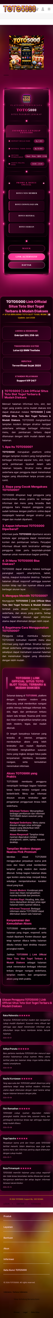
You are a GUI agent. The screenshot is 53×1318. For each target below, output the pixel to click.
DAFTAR (26, 265)
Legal (25, 1312)
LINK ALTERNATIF (26, 257)
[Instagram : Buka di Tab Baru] (29, 1306)
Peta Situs (35, 1312)
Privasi (17, 1312)
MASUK (26, 248)
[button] (36, 9)
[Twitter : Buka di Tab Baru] (23, 1306)
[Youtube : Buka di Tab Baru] (35, 1306)
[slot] (8, 8)
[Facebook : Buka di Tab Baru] (18, 1306)
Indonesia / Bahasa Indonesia (15, 1292)
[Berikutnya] (50, 52)
